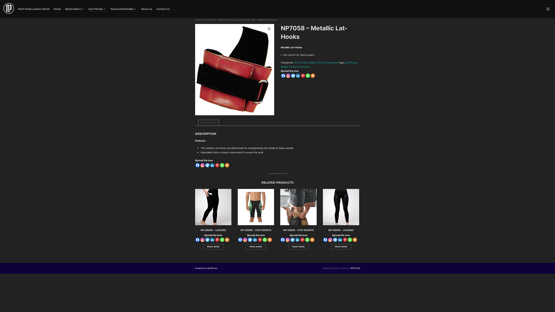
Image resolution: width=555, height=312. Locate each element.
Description (209, 122)
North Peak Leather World (33, 9)
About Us (146, 9)
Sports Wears (73, 9)
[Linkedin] (298, 76)
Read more (213, 247)
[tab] (208, 123)
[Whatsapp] (308, 76)
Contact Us (163, 9)
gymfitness (351, 62)
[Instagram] (288, 76)
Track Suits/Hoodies (122, 9)
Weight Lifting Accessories (231, 20)
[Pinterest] (303, 76)
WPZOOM (355, 268)
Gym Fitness (95, 9)
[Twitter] (293, 76)
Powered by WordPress (206, 268)
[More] (313, 76)
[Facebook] (283, 76)
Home (57, 9)
